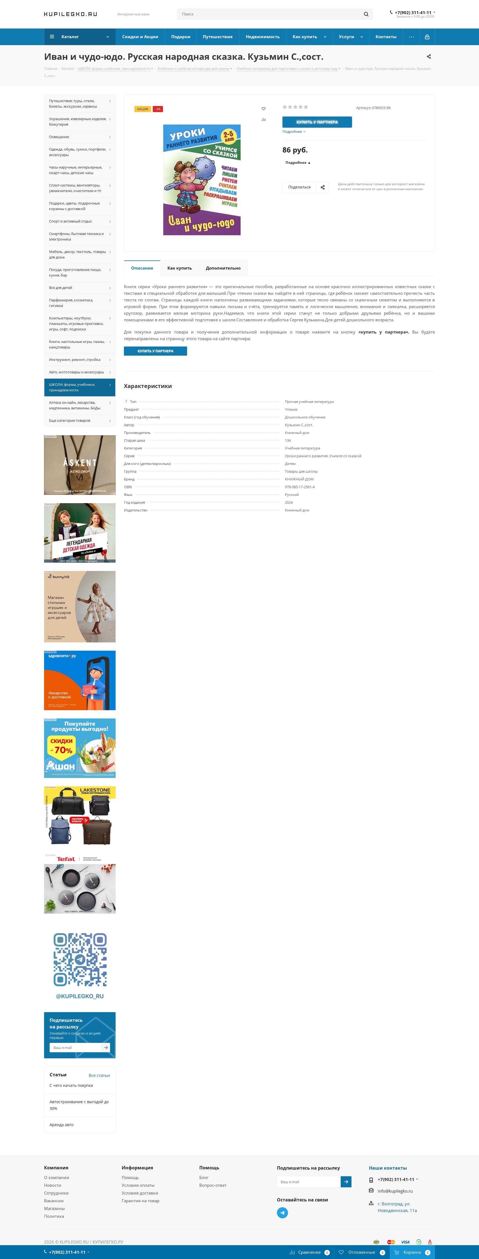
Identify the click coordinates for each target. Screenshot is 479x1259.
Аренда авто (61, 1124)
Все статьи (99, 1075)
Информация (137, 1168)
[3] (295, 107)
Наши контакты (388, 1168)
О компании (56, 1177)
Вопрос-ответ (212, 1185)
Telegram (282, 1212)
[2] (290, 107)
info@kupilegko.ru (395, 1191)
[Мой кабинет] (428, 37)
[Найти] (366, 14)
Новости (52, 1185)
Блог (203, 1177)
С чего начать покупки (71, 1085)
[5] (306, 107)
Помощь (130, 1177)
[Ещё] (411, 37)
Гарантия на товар (140, 1200)
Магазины (54, 1208)
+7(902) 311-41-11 (413, 12)
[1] (285, 107)
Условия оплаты (138, 1185)
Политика (54, 1216)
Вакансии (54, 1200)
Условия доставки (140, 1193)
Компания (56, 1168)
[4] (301, 107)
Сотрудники (56, 1193)
